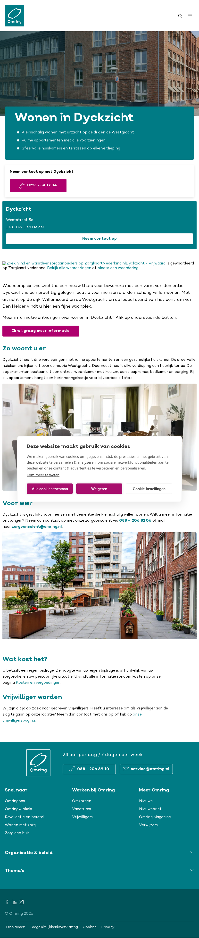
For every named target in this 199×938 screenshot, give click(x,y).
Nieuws (146, 801)
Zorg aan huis (17, 833)
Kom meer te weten (43, 474)
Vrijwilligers (82, 817)
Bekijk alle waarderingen (69, 268)
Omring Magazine (155, 817)
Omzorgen (81, 801)
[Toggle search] (180, 15)
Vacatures (81, 809)
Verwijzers (148, 825)
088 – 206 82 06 (135, 521)
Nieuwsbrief (150, 809)
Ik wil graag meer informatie (40, 331)
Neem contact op (99, 239)
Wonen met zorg (20, 825)
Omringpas (15, 801)
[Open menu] (189, 16)
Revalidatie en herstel (24, 817)
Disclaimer (15, 927)
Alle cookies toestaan (50, 488)
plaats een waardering (118, 268)
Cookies (90, 927)
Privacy (108, 927)
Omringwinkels (18, 809)
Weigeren (99, 488)
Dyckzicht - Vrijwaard (146, 263)
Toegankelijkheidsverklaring (54, 927)
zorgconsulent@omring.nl (37, 527)
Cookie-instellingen (149, 488)
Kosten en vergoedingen (38, 683)
